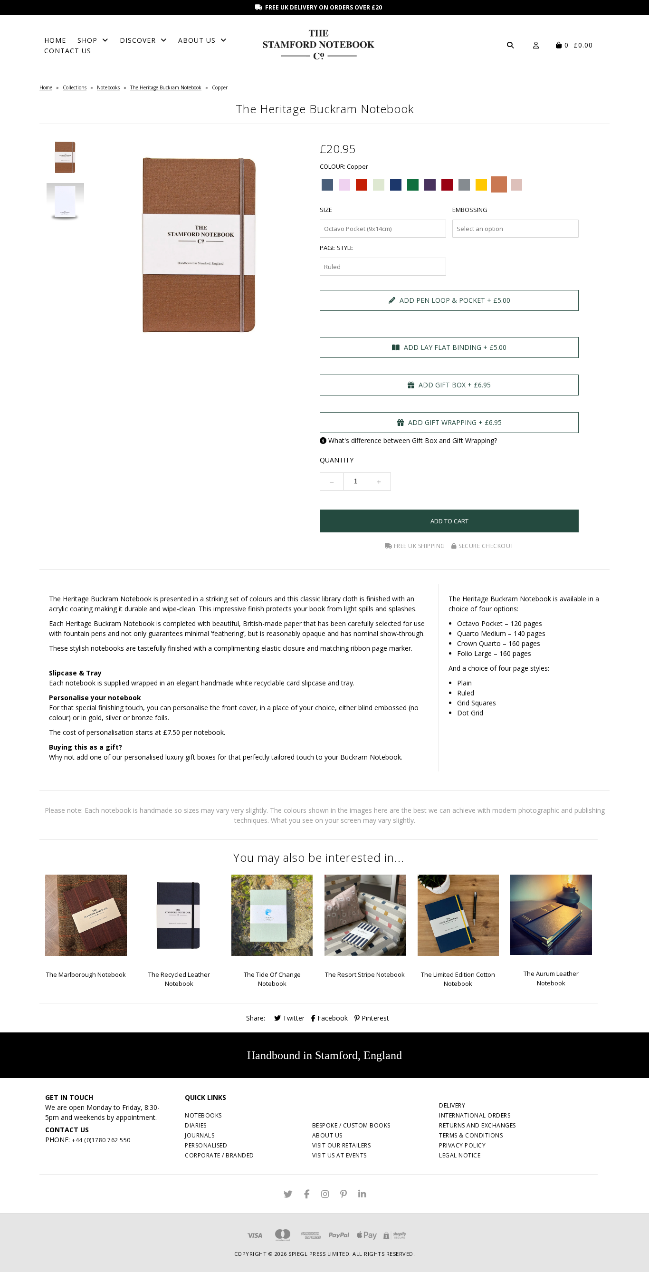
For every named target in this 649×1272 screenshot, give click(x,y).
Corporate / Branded (219, 1155)
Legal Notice (459, 1155)
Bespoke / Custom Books (351, 1125)
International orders (474, 1115)
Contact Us (67, 50)
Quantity (336, 459)
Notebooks (108, 87)
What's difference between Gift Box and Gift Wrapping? (412, 440)
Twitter (293, 1017)
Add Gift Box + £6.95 (454, 384)
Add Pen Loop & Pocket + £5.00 (454, 300)
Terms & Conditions (471, 1135)
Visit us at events (339, 1155)
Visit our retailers (341, 1145)
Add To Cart (449, 521)
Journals (199, 1135)
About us (327, 1135)
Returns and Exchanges (477, 1125)
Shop (87, 40)
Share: (255, 1017)
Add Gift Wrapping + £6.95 (454, 422)
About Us (197, 40)
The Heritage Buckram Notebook (165, 87)
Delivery (452, 1105)
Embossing (469, 209)
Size (326, 209)
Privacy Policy (462, 1145)
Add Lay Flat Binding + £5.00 (454, 347)
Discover (138, 40)
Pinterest (374, 1017)
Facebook (331, 1017)
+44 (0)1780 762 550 (101, 1140)
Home (55, 40)
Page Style (336, 247)
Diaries (196, 1125)
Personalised (206, 1145)
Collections (74, 87)
